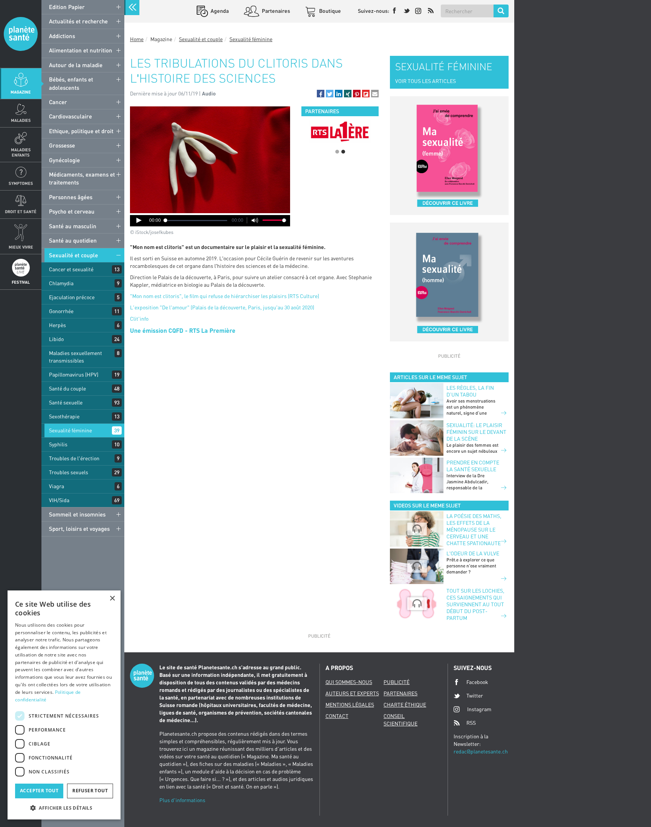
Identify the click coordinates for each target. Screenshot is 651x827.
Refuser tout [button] (90, 790)
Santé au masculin (72, 226)
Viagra (56, 486)
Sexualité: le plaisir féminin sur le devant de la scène (476, 432)
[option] (340, 131)
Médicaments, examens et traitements (82, 178)
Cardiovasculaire (70, 116)
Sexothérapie (64, 416)
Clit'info (139, 318)
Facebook (477, 682)
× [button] (112, 598)
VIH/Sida (59, 500)
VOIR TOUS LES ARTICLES (425, 81)
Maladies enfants (21, 152)
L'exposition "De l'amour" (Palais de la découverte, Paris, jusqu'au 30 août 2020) (222, 307)
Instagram (479, 709)
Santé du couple (67, 388)
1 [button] (337, 152)
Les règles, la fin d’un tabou (470, 391)
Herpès (57, 325)
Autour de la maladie (75, 64)
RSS (471, 722)
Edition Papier (67, 6)
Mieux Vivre (21, 246)
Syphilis (58, 444)
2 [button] (343, 152)
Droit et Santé (21, 211)
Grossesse (62, 145)
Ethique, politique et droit (81, 131)
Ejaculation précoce (72, 297)
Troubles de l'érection (74, 458)
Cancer (58, 101)
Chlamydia (61, 283)
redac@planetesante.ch (481, 751)
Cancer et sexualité (71, 269)
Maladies (21, 120)
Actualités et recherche (78, 21)
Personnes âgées (70, 197)
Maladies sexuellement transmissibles (75, 357)
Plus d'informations (182, 800)
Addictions (62, 35)
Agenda (219, 11)
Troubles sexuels (68, 472)
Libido (56, 339)
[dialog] (64, 704)
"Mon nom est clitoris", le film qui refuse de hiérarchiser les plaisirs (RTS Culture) (224, 296)
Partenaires (275, 11)
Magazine (21, 91)
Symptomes (21, 183)
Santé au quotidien (73, 240)
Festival (21, 282)
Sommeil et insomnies (77, 514)
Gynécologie (64, 160)
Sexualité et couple (73, 255)
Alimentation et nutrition (80, 50)
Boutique (329, 11)
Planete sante (21, 34)
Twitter (474, 695)
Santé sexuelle (66, 402)
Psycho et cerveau (72, 211)
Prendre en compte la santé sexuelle (472, 465)
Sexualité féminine (70, 430)
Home (137, 39)
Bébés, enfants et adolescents (71, 83)
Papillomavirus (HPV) (73, 374)
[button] (320, 93)
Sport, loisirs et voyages (79, 528)
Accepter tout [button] (39, 790)
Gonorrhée (61, 311)
